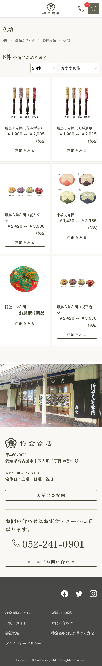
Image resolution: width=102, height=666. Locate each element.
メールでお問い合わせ (51, 562)
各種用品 (49, 40)
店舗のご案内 (51, 495)
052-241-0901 (53, 543)
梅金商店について (19, 612)
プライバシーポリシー (23, 643)
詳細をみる (25, 150)
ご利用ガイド (16, 622)
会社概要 (12, 633)
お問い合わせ (62, 622)
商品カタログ (25, 40)
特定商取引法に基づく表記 (72, 633)
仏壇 (66, 40)
